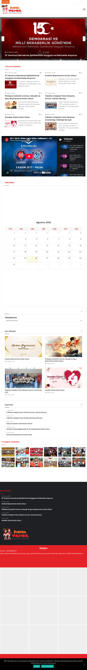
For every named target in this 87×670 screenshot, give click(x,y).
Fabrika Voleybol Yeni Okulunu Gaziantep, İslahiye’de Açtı (60, 118)
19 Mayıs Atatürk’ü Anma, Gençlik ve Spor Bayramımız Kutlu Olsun (22, 97)
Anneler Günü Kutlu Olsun (17, 117)
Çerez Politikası (47, 666)
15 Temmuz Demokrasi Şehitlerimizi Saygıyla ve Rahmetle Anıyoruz (41, 55)
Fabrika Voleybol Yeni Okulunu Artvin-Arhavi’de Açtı (28, 2)
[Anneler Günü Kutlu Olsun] (11, 123)
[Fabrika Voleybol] (12, 9)
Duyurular (71, 66)
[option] (43, 39)
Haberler (78, 66)
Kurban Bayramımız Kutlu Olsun (60, 75)
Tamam (36, 666)
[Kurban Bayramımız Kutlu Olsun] (51, 82)
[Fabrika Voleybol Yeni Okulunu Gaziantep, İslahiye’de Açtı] (51, 126)
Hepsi (65, 66)
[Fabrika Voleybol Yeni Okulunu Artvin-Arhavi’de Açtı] (51, 105)
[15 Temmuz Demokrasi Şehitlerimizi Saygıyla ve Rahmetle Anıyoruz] (11, 84)
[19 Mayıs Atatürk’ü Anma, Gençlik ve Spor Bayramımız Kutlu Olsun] (11, 105)
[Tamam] (84, 664)
